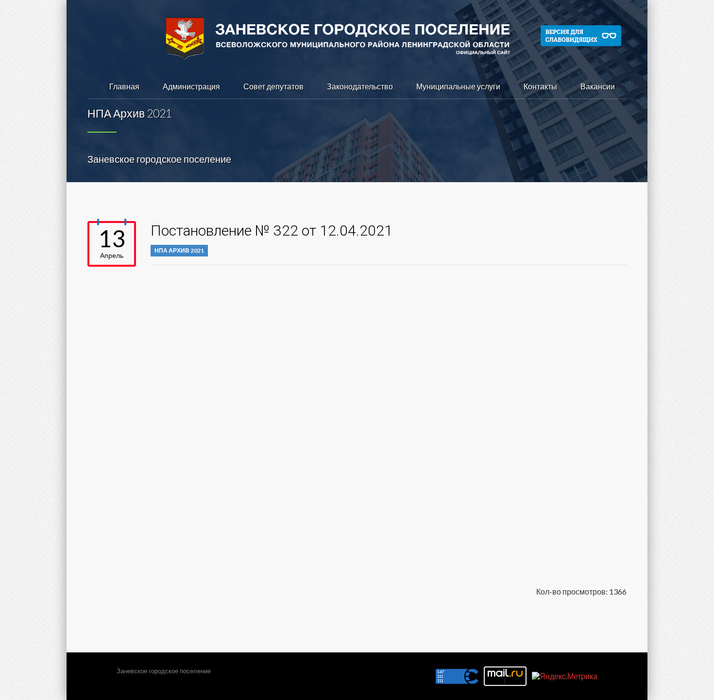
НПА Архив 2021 (179, 250)
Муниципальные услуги (458, 86)
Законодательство (360, 86)
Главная (124, 86)
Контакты (540, 86)
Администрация (191, 86)
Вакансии (597, 86)
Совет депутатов (273, 86)
